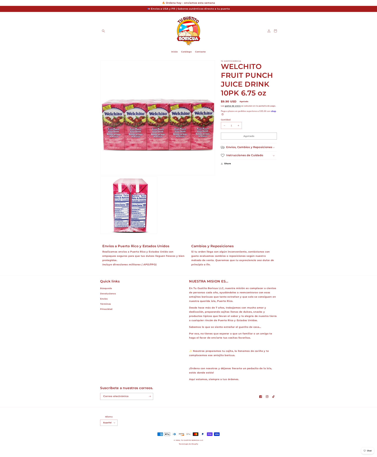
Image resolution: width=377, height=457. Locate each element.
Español (107, 422)
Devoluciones (108, 293)
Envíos (104, 298)
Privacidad (106, 309)
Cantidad (225, 119)
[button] (103, 31)
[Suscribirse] (150, 396)
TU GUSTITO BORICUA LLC (192, 440)
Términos (105, 304)
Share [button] (227, 163)
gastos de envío (233, 106)
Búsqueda (106, 288)
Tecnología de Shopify (188, 444)
